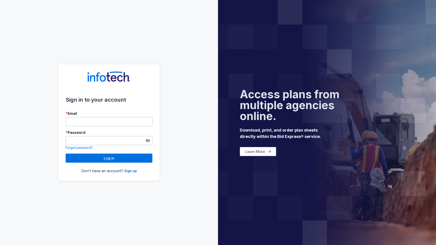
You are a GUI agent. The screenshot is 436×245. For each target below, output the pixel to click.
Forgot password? (79, 147)
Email (72, 113)
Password (76, 132)
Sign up (130, 171)
